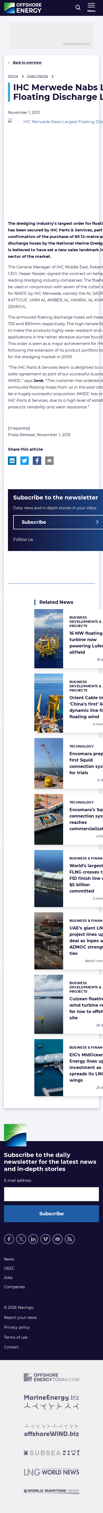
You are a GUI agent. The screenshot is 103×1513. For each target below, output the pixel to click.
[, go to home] (22, 8)
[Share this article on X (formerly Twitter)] (24, 460)
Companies (14, 1287)
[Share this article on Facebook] (37, 460)
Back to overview (26, 62)
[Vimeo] (45, 1239)
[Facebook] (9, 1239)
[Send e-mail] (58, 1239)
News (9, 1259)
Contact (11, 1347)
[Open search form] (78, 8)
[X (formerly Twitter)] (21, 1239)
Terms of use (15, 1337)
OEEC (9, 1268)
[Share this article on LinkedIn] (12, 460)
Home (13, 76)
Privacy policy (17, 1327)
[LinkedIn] (33, 1239)
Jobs (8, 1277)
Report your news (20, 1317)
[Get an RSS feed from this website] (70, 1239)
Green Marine (37, 76)
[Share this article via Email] (49, 460)
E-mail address (17, 1180)
